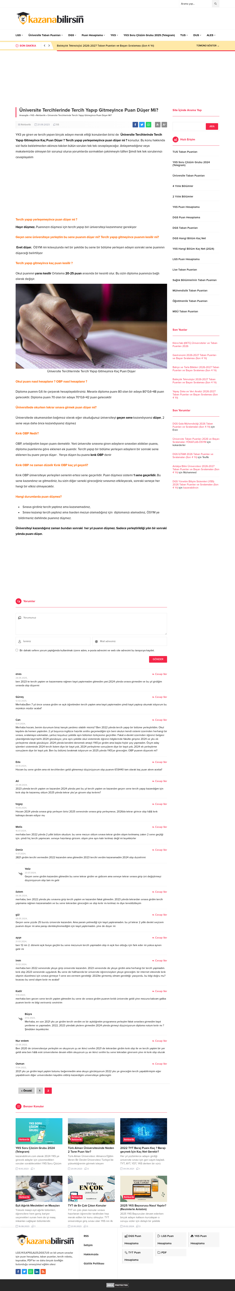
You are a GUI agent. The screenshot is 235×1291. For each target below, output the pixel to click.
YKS (32, 115)
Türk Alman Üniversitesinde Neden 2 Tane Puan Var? (91, 1150)
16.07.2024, (21, 830)
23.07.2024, (30, 872)
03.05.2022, (22, 1044)
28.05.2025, (22, 678)
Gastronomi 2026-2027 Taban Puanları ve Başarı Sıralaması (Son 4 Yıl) (194, 357)
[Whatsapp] (30, 1271)
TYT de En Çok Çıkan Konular (87, 1205)
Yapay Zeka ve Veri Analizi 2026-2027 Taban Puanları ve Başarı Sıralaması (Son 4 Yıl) (195, 394)
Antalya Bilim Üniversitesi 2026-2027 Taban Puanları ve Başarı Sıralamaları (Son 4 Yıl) (196, 469)
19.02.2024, (21, 964)
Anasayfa (23, 115)
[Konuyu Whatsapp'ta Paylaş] (148, 124)
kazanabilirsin (190, 487)
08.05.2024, (22, 918)
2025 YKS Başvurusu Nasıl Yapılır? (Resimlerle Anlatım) (143, 1207)
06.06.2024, (22, 895)
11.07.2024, (21, 853)
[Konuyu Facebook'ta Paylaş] (135, 124)
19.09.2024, (21, 808)
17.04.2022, (21, 1067)
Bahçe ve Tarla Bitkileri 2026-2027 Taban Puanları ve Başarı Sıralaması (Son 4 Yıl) (196, 369)
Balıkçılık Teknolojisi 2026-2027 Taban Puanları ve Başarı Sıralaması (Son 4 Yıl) (105, 45)
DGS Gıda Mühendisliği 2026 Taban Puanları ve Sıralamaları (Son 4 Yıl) (193, 425)
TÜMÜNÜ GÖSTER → (207, 45)
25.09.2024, (22, 785)
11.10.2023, (21, 995)
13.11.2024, (21, 723)
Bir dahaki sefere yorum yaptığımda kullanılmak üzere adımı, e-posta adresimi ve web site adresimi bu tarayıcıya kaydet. (87, 650)
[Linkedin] (36, 1271)
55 (57, 124)
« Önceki (26, 1090)
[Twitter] (24, 1271)
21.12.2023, (30, 1018)
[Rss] (43, 1271)
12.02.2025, (21, 700)
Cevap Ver (161, 674)
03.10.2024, (21, 766)
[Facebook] (18, 1271)
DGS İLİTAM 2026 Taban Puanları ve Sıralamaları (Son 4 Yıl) (193, 456)
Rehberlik (41, 115)
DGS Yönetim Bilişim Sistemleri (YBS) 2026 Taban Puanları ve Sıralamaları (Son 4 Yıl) (195, 484)
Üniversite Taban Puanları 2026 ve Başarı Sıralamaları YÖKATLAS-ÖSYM (196, 440)
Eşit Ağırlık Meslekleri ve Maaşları (38, 1205)
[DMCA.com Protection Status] (117, 1285)
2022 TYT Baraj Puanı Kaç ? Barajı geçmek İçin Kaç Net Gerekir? (143, 1150)
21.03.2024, (21, 941)
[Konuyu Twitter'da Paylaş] (142, 124)
